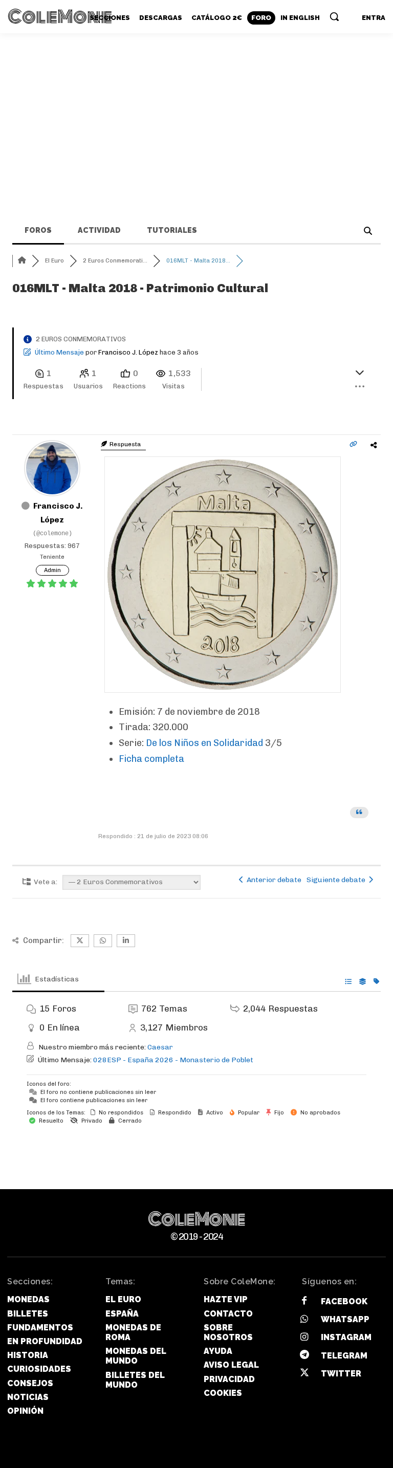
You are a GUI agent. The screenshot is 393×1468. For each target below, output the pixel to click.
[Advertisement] (196, 110)
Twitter (341, 1373)
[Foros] (22, 260)
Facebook (344, 1301)
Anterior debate (272, 879)
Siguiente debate (337, 879)
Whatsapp (345, 1319)
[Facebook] (304, 1301)
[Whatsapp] (304, 1319)
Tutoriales (172, 230)
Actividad (99, 230)
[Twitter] (304, 1373)
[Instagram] (304, 1337)
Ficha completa (151, 758)
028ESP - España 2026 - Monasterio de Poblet (173, 1060)
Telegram (344, 1356)
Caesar (160, 1047)
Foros (38, 230)
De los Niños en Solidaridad (204, 743)
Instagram (346, 1337)
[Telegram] (304, 1355)
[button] (334, 16)
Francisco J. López (128, 352)
